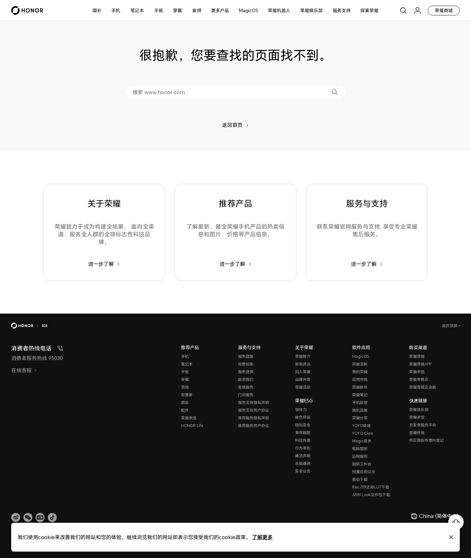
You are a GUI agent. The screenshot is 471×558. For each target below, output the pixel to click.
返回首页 (232, 125)
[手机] (122, 10)
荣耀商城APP (420, 364)
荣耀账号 (360, 387)
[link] (15, 518)
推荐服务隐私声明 (253, 417)
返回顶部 (450, 325)
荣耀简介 (302, 356)
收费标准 (245, 364)
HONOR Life (192, 425)
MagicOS (248, 10)
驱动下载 (360, 479)
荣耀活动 (302, 387)
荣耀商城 (444, 10)
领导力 (301, 409)
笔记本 (137, 10)
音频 (196, 10)
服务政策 (245, 356)
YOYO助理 (361, 425)
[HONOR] (26, 325)
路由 (185, 402)
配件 (185, 410)
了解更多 (262, 537)
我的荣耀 (360, 371)
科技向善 (302, 440)
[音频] (203, 10)
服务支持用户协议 (253, 410)
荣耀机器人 (279, 10)
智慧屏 (187, 394)
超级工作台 (361, 464)
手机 (115, 10)
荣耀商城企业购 (422, 387)
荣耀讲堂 (417, 417)
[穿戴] (184, 10)
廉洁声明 (302, 455)
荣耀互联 (360, 364)
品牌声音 (302, 379)
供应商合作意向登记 (426, 440)
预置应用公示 (363, 471)
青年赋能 (302, 432)
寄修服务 (245, 387)
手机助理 (360, 402)
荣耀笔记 (360, 394)
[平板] (165, 10)
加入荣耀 (302, 371)
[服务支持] (353, 10)
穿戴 (177, 10)
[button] (334, 92)
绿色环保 (302, 417)
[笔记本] (146, 10)
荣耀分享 (360, 417)
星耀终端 (417, 432)
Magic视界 (361, 441)
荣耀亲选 (188, 417)
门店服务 (245, 394)
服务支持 (342, 10)
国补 (97, 10)
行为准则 (302, 448)
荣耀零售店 (418, 379)
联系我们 (245, 379)
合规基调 (302, 463)
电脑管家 (360, 448)
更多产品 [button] (220, 10)
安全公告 (302, 471)
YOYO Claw (362, 433)
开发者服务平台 (422, 425)
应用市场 (360, 379)
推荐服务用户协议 (253, 425)
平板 (158, 10)
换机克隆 (360, 410)
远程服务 (360, 456)
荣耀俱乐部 (311, 10)
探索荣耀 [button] (369, 10)
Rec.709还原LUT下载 (370, 487)
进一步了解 (101, 264)
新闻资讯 (302, 364)
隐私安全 (302, 425)
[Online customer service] (456, 522)
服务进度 (245, 371)
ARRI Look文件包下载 (371, 494)
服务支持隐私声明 (253, 402)
